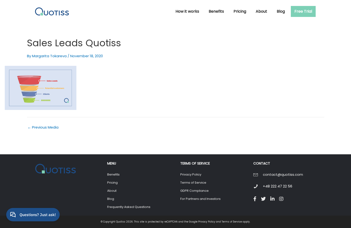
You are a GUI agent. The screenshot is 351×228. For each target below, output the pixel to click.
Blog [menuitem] (110, 199)
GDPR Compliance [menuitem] (194, 190)
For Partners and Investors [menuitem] (200, 199)
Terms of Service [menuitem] (193, 182)
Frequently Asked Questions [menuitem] (128, 207)
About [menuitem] (112, 190)
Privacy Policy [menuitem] (190, 174)
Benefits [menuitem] (113, 174)
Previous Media (42, 127)
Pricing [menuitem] (112, 182)
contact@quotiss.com (283, 174)
